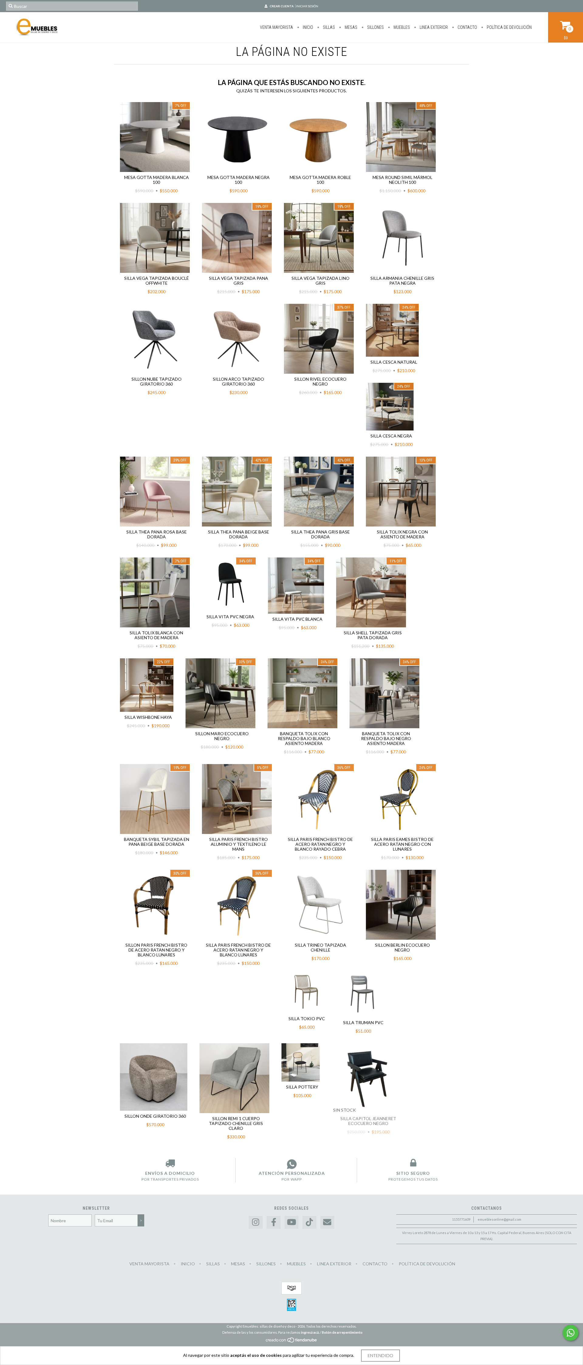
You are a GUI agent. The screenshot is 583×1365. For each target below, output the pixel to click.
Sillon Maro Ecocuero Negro (222, 736)
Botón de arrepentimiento (342, 1332)
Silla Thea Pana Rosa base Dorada (156, 534)
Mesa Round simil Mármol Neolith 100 (402, 180)
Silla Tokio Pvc (306, 1018)
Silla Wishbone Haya (148, 717)
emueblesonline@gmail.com (499, 1219)
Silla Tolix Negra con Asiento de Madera (402, 534)
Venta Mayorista (276, 27)
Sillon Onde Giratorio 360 (155, 1116)
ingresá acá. (310, 1332)
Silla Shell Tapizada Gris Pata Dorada (373, 635)
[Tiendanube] (291, 1341)
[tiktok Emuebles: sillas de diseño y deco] (309, 1222)
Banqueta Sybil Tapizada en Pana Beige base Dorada (156, 842)
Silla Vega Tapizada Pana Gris (238, 281)
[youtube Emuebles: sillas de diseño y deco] (291, 1222)
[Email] (327, 1222)
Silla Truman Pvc (363, 1022)
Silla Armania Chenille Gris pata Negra (402, 281)
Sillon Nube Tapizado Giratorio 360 (156, 381)
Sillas (328, 27)
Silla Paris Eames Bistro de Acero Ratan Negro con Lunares (402, 844)
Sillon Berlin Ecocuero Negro (402, 947)
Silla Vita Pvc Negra (230, 616)
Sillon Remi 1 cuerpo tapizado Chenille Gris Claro (236, 1123)
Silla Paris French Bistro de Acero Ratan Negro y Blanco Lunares (238, 949)
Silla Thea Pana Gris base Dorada (320, 534)
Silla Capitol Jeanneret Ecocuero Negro (368, 1121)
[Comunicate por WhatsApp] (570, 1333)
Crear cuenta (282, 6)
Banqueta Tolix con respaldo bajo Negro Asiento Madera (386, 738)
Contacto (467, 27)
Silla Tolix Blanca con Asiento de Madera (156, 635)
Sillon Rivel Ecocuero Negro (320, 381)
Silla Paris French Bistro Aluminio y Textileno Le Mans (238, 844)
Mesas (350, 27)
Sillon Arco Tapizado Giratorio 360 (238, 381)
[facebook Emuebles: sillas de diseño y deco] (274, 1222)
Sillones (375, 27)
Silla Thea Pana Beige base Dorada (238, 534)
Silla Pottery (302, 1086)
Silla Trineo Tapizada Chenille (320, 947)
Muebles (401, 27)
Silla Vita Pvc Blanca (297, 619)
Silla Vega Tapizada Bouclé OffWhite (156, 281)
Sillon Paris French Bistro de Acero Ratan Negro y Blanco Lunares (156, 949)
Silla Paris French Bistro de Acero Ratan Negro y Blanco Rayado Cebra (320, 844)
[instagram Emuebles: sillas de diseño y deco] (256, 1222)
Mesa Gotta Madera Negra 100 (238, 180)
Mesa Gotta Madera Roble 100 (320, 180)
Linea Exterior (433, 27)
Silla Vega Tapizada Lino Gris (320, 281)
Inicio (307, 27)
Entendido (380, 1355)
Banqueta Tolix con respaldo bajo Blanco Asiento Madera (304, 738)
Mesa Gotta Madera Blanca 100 (156, 180)
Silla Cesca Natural (393, 362)
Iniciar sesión (307, 6)
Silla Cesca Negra (391, 435)
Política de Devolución (509, 27)
